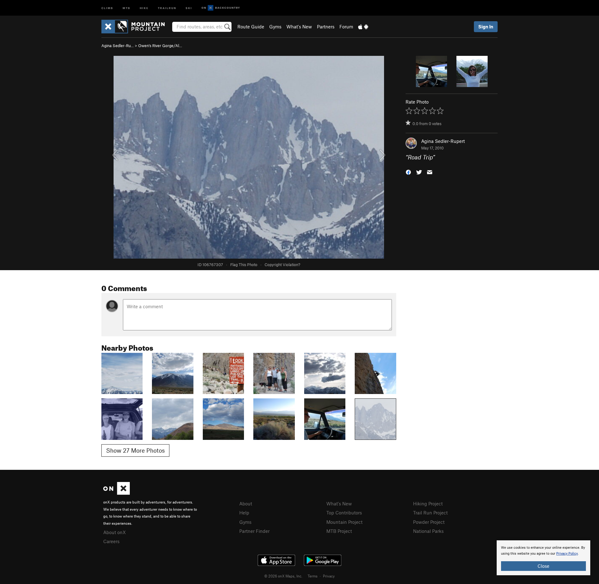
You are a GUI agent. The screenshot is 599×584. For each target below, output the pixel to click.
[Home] (136, 26)
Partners (325, 26)
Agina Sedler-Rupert (443, 141)
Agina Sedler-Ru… (117, 45)
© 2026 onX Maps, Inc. (283, 576)
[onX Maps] (116, 493)
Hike (144, 8)
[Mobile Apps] (363, 26)
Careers (111, 541)
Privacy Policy (567, 554)
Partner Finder (254, 531)
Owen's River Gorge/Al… (160, 45)
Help (244, 512)
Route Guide (250, 26)
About (245, 503)
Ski (189, 8)
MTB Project (339, 531)
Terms (313, 576)
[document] (543, 558)
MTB (126, 8)
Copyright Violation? (282, 264)
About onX (114, 532)
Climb (107, 8)
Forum (346, 26)
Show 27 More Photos (135, 450)
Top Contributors (344, 512)
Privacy (329, 576)
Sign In (485, 26)
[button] (408, 171)
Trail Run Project (430, 512)
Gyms (275, 26)
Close (543, 566)
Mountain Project (344, 522)
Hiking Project (428, 503)
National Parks (428, 531)
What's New (299, 26)
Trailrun (167, 8)
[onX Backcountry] (221, 8)
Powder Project (429, 522)
